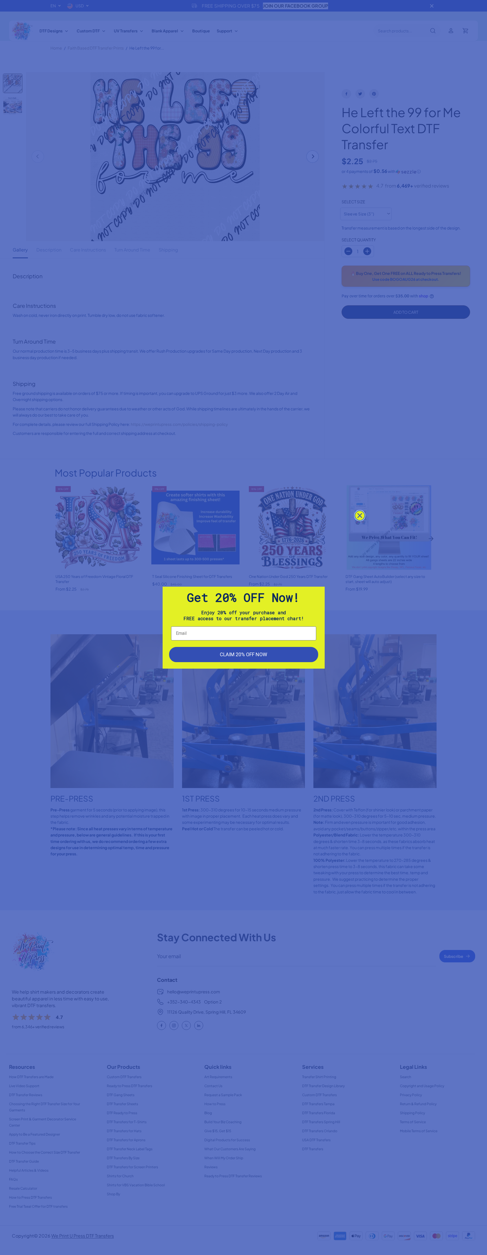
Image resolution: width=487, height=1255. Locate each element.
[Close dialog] (360, 515)
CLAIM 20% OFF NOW (243, 654)
